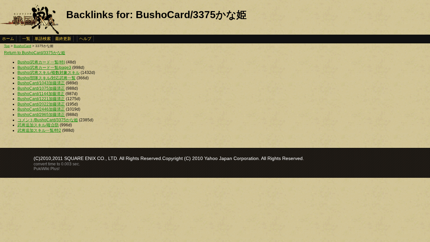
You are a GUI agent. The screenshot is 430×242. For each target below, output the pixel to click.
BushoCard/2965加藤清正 (41, 114)
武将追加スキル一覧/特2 (39, 130)
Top (7, 46)
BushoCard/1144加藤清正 (40, 93)
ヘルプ (85, 38)
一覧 (26, 38)
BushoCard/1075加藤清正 (41, 88)
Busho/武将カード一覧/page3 (44, 67)
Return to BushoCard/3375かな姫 (34, 52)
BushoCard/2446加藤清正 (41, 109)
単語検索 (43, 38)
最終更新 (63, 38)
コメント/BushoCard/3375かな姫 (47, 120)
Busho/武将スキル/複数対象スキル (48, 72)
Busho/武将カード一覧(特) (41, 62)
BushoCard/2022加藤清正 (41, 104)
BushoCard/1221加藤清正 (41, 98)
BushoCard (22, 46)
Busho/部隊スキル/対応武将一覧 (46, 78)
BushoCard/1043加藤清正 (41, 83)
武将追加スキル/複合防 (38, 125)
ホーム (8, 38)
